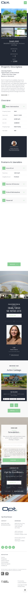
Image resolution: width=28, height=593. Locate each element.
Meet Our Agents (5, 563)
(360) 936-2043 (14, 148)
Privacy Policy (7, 456)
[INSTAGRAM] (13, 547)
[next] (16, 405)
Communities (4, 562)
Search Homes (5, 560)
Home (3, 557)
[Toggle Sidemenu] (25, 2)
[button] (14, 482)
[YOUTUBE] (6, 547)
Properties (4, 559)
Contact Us (4, 565)
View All (20, 32)
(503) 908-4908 (18, 491)
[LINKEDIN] (9, 547)
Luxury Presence (22, 582)
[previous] (12, 405)
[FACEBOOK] (2, 547)
